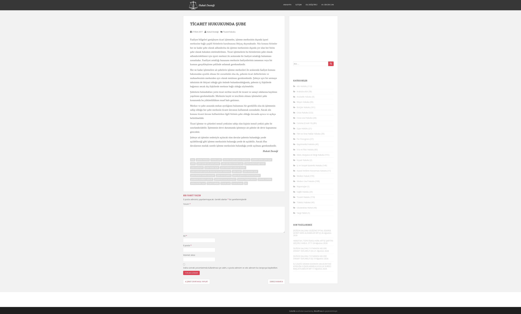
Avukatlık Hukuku (304, 96)
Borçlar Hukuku (303, 107)
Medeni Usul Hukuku (306, 181)
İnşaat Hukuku (303, 160)
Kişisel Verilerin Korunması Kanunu (312, 170)
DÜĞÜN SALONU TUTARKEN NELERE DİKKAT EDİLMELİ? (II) (310, 257)
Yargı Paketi (302, 213)
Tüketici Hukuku (304, 202)
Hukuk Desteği (213, 32)
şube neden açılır (211, 167)
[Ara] (331, 63)
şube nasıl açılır (197, 167)
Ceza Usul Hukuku (304, 118)
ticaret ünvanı (237, 183)
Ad (185, 236)
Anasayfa (287, 5)
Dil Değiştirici (311, 5)
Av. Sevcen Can (327, 5)
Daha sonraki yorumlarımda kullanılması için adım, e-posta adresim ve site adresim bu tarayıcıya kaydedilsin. (230, 267)
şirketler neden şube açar (261, 160)
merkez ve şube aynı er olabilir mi (236, 160)
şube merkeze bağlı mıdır (255, 163)
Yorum (187, 204)
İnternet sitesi (189, 255)
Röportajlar (302, 186)
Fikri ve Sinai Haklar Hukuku (309, 133)
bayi (192, 160)
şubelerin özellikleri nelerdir (201, 179)
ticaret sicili (225, 183)
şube (193, 163)
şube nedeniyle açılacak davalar (233, 167)
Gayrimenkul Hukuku (306, 144)
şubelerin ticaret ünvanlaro (225, 179)
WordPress (318, 311)
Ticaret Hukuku (229, 32)
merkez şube (216, 160)
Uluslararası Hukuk (305, 207)
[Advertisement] (313, 37)
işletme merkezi (203, 160)
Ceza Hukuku (302, 112)
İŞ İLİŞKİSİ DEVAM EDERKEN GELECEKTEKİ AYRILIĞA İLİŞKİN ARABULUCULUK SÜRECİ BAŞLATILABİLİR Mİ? (312, 266)
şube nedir (237, 171)
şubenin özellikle (264, 179)
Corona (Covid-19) (305, 123)
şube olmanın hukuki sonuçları (202, 175)
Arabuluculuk (302, 91)
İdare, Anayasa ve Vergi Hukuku (310, 155)
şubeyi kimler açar (198, 183)
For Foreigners (303, 139)
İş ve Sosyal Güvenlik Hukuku (309, 165)
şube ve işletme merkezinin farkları (246, 175)
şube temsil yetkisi (224, 175)
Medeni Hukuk (303, 176)
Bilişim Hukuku (303, 102)
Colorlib (292, 311)
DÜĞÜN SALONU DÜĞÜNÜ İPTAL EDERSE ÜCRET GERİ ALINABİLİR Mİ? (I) (312, 231)
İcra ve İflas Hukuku (305, 149)
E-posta (187, 245)
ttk (246, 183)
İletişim (299, 5)
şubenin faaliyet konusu (247, 179)
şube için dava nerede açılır (232, 163)
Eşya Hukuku (302, 128)
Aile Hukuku (302, 86)
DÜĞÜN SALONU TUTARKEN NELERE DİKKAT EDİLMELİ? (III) (310, 249)
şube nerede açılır (250, 171)
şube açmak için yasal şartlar (208, 163)
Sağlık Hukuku (303, 192)
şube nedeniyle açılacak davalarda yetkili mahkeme (210, 171)
